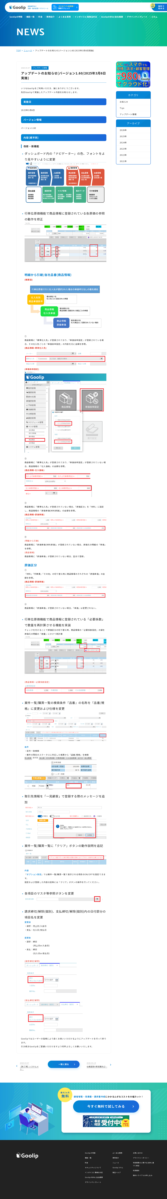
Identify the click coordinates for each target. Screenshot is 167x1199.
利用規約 (136, 1170)
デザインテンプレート (137, 16)
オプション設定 (34, 874)
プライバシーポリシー (141, 1158)
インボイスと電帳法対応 (86, 16)
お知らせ (124, 101)
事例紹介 (50, 16)
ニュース (28, 50)
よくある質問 (64, 16)
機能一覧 (30, 16)
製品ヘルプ (117, 1172)
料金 (40, 16)
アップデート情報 (128, 114)
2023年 (123, 148)
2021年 (123, 161)
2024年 (123, 142)
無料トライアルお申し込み (142, 1175)
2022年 (123, 154)
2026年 (123, 130)
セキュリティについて (93, 1167)
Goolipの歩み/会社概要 (112, 16)
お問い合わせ (138, 1153)
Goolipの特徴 (16, 16)
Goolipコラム (118, 1167)
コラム (154, 16)
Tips (122, 108)
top (18, 50)
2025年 (123, 136)
